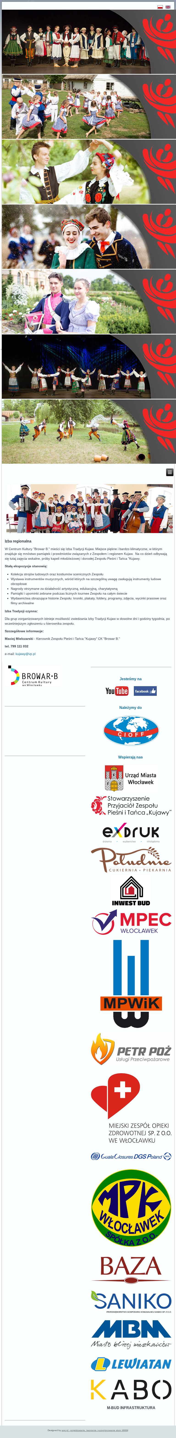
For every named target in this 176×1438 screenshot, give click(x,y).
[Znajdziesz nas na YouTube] (117, 695)
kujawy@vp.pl (26, 654)
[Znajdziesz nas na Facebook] (145, 695)
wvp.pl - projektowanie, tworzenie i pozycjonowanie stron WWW (95, 1430)
